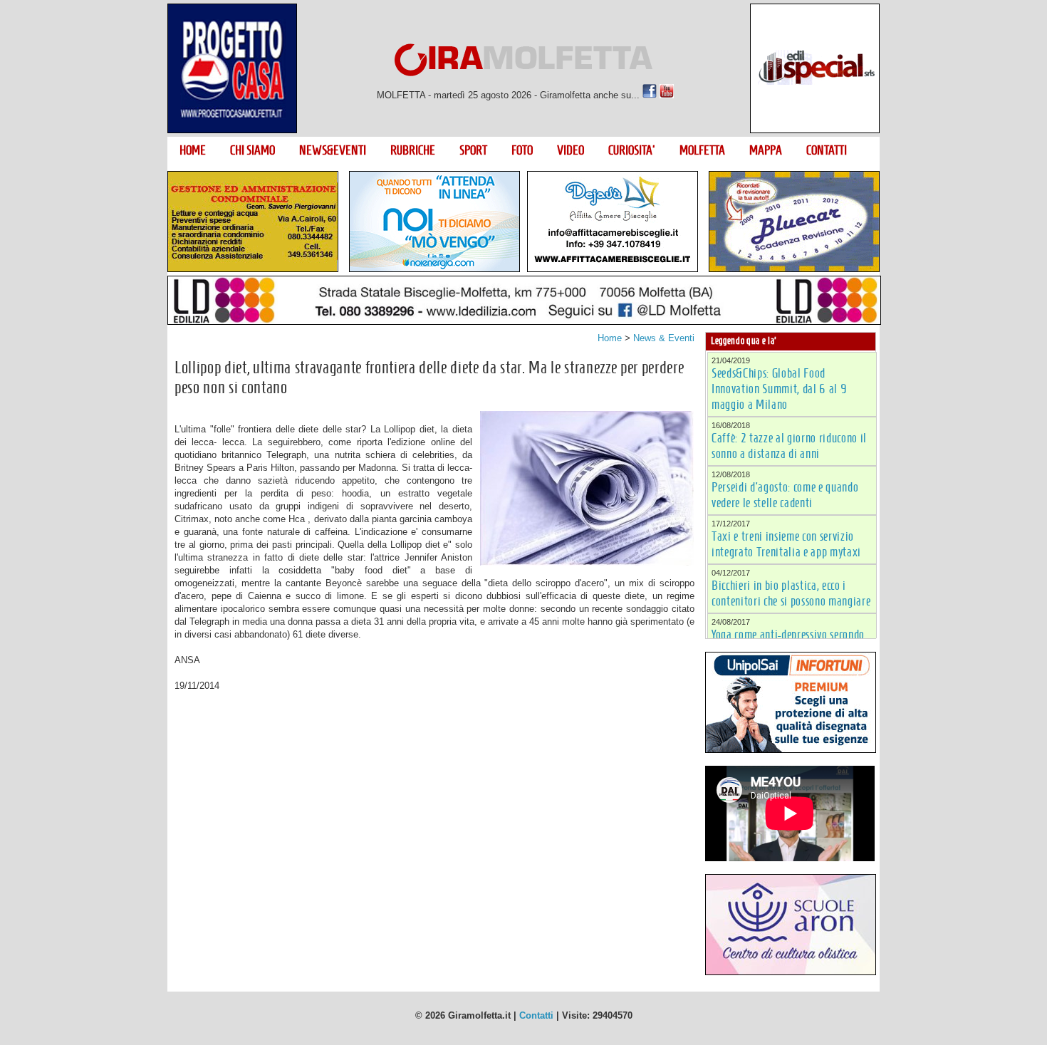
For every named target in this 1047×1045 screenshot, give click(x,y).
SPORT (473, 150)
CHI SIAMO (252, 150)
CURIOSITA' (631, 150)
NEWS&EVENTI (332, 150)
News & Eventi (663, 338)
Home (610, 338)
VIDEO (570, 150)
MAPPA (765, 150)
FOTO (522, 150)
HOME (192, 150)
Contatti (536, 1015)
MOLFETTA (702, 150)
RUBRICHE (412, 150)
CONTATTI (826, 150)
